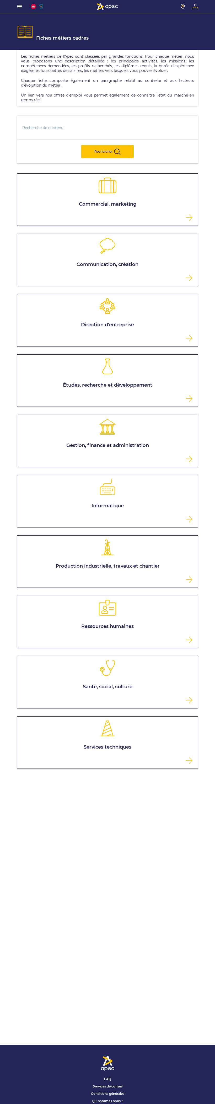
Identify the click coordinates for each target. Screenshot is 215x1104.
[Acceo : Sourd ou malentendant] (42, 6)
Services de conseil (107, 1086)
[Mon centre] (183, 6)
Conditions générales (107, 1094)
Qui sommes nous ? (107, 1101)
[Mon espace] (195, 6)
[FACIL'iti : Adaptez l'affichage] (34, 6)
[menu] (19, 6)
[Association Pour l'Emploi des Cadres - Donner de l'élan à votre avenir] (107, 6)
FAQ (107, 1079)
